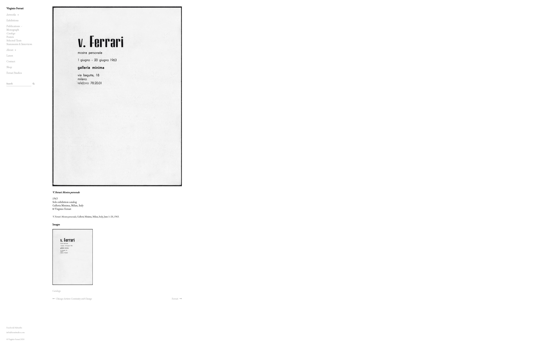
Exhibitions (12, 20)
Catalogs (10, 33)
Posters (10, 37)
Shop (9, 67)
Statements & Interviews (19, 44)
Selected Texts (13, 40)
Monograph (12, 29)
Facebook (10, 327)
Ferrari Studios (14, 72)
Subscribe (18, 327)
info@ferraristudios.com (15, 332)
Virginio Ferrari (14, 8)
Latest (9, 55)
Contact (10, 61)
